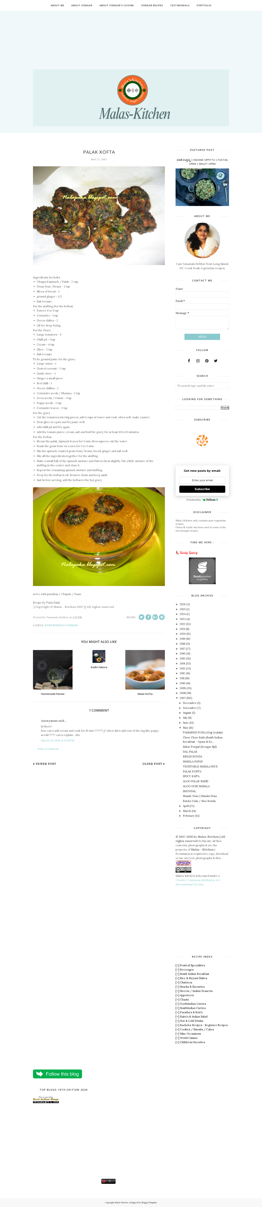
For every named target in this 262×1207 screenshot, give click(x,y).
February (188, 815)
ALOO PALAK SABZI (195, 781)
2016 (182, 653)
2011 (182, 678)
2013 (182, 668)
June (186, 722)
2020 (183, 633)
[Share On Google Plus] (155, 617)
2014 (182, 663)
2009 (183, 688)
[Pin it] (162, 617)
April (186, 806)
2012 (182, 673)
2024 (183, 614)
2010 (182, 683)
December (189, 703)
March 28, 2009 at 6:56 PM (57, 740)
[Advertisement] (131, 36)
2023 (183, 619)
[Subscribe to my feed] (202, 445)
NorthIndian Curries (61, 625)
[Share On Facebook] (148, 617)
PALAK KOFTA (192, 771)
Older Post (152, 763)
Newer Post (46, 763)
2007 (183, 698)
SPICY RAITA (191, 776)
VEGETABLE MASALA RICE (200, 766)
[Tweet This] (141, 617)
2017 (182, 648)
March (187, 811)
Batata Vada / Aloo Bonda (199, 801)
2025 (183, 609)
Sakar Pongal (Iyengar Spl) (200, 746)
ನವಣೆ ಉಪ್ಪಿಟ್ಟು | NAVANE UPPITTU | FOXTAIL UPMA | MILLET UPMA (202, 161)
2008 (183, 693)
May (185, 727)
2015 (182, 658)
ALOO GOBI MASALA (196, 786)
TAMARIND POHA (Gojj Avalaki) (203, 732)
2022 (183, 624)
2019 (182, 638)
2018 (182, 643)
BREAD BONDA (192, 756)
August (187, 712)
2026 (183, 604)
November (190, 708)
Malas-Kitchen (121, 1202)
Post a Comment (48, 749)
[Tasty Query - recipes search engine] (187, 555)
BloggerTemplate (149, 1202)
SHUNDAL (189, 791)
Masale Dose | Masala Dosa (200, 796)
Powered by (194, 499)
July (185, 717)
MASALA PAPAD (193, 761)
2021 (182, 629)
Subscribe (202, 489)
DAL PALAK (190, 751)
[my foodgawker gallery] (202, 583)
